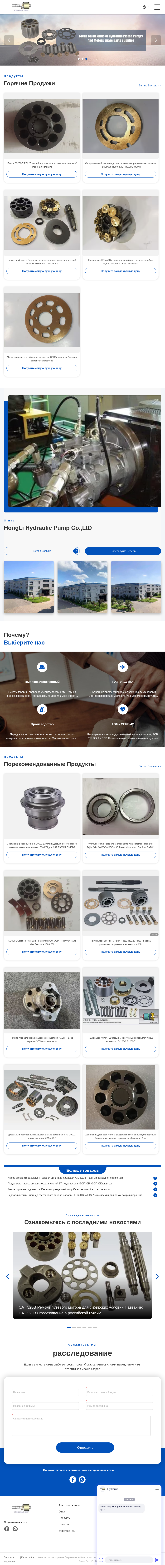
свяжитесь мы (67, 1530)
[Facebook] (72, 1479)
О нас (62, 1511)
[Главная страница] (21, 1512)
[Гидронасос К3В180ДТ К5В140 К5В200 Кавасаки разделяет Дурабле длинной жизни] (155, 1194)
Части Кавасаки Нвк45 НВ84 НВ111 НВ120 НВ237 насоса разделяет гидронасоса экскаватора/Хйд (121, 942)
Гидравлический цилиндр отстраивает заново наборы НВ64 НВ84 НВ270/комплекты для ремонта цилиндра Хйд (75, 1182)
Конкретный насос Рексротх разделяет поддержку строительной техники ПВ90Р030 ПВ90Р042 (42, 262)
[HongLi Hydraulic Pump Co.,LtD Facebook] (7, 1529)
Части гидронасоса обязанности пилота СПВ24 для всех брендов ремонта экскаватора (42, 359)
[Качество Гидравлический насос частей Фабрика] (82, 64)
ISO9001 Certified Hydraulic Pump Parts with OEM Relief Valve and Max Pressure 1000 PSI (42, 942)
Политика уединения (9, 1559)
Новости (64, 1524)
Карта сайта (27, 1557)
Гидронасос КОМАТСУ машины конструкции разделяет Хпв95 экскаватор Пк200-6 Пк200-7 (120, 1039)
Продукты (64, 1518)
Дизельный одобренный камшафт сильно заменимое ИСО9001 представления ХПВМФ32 (42, 1136)
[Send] (157, 1559)
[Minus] (157, 1489)
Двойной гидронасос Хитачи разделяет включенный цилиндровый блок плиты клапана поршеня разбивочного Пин (121, 1136)
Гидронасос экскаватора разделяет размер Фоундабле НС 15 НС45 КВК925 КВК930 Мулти (62, 1188)
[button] (79, 59)
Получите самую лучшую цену (42, 174)
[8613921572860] (81, 1479)
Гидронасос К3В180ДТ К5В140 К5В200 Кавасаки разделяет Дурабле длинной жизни (58, 1193)
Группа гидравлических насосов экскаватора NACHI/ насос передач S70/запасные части (42, 1039)
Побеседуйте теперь (123, 551)
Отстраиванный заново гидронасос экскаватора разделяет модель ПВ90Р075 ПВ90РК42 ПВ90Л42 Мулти (120, 165)
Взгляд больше (150, 85)
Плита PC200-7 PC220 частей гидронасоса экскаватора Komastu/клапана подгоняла (42, 165)
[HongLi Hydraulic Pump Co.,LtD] (21, 7)
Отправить (85, 1447)
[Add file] (101, 1559)
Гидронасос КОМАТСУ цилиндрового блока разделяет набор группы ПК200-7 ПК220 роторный (120, 262)
